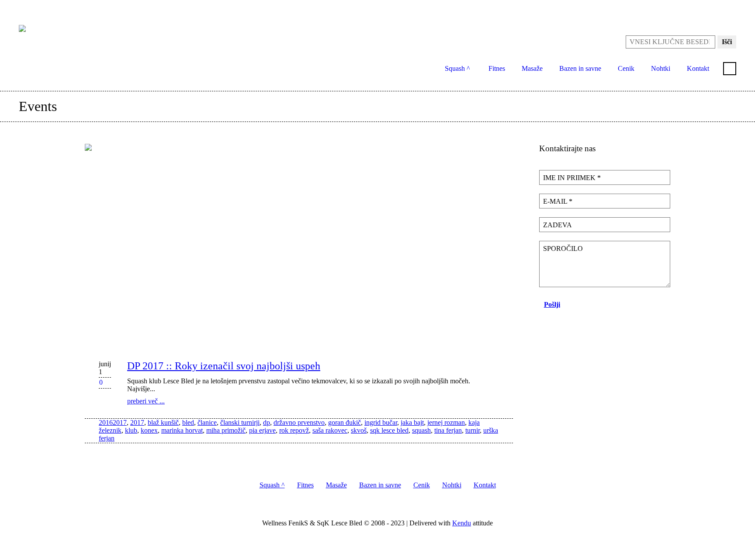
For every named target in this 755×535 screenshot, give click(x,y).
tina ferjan (448, 430)
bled (188, 422)
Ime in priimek (572, 177)
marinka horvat (182, 430)
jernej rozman (446, 422)
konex (149, 430)
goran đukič (344, 422)
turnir (472, 430)
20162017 (113, 422)
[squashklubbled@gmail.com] (701, 9)
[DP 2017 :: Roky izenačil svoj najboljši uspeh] (299, 245)
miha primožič (226, 430)
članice (207, 422)
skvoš (359, 430)
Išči (727, 41)
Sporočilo (563, 248)
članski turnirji (240, 422)
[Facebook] (715, 9)
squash (421, 430)
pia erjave (262, 430)
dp (266, 422)
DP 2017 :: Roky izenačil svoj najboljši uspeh (223, 366)
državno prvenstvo (299, 422)
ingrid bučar (380, 422)
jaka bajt (412, 422)
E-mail (557, 201)
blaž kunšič (163, 422)
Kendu (461, 523)
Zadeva (557, 225)
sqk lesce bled (389, 430)
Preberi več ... (146, 401)
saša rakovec (329, 430)
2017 (137, 422)
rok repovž (294, 430)
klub (131, 430)
